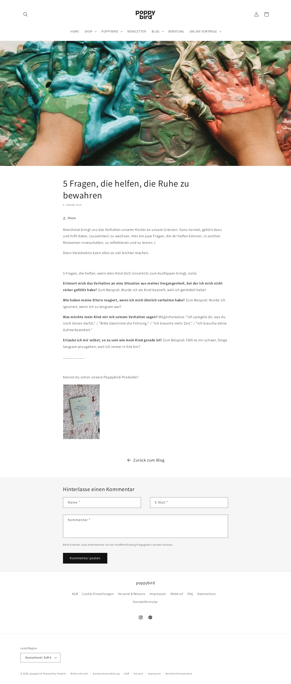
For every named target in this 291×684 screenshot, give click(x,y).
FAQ (190, 594)
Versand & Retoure (131, 594)
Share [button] (72, 218)
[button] (25, 14)
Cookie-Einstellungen (98, 594)
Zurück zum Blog (149, 460)
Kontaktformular (145, 602)
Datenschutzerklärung (106, 673)
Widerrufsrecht (79, 673)
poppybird (36, 673)
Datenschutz (206, 594)
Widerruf (177, 594)
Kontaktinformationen (179, 673)
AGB (75, 594)
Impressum (158, 594)
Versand (138, 673)
